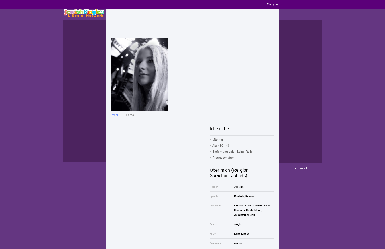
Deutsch (303, 168)
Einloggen (273, 4)
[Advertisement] (192, 24)
